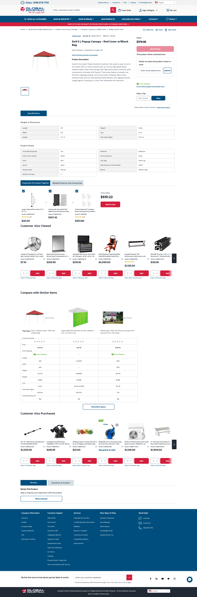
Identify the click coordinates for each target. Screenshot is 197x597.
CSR (22, 535)
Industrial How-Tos (106, 535)
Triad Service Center (81, 535)
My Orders (51, 526)
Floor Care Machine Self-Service (59, 564)
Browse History (103, 2)
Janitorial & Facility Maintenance (40, 29)
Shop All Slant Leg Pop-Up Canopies (85, 55)
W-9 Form (51, 552)
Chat (125, 2)
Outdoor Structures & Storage (66, 29)
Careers (24, 522)
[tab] (34, 113)
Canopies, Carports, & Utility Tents (93, 29)
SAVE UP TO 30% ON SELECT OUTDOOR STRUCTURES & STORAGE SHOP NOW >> (98, 24)
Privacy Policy (110, 582)
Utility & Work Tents (116, 29)
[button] (165, 2)
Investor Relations (27, 531)
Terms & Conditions (94, 594)
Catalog (133, 2)
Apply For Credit (53, 539)
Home (23, 29)
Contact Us (116, 2)
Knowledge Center (145, 2)
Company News (26, 526)
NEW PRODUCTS (108, 19)
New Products (104, 526)
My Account (52, 522)
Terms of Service (122, 582)
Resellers (77, 526)
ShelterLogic (76, 36)
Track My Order (53, 531)
